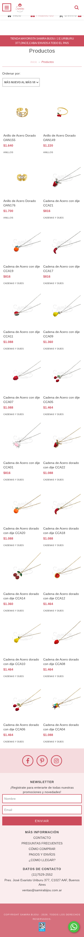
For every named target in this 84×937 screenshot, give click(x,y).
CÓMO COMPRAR (42, 849)
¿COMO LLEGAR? (42, 860)
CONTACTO (42, 837)
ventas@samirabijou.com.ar (42, 890)
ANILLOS (8, 152)
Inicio (33, 62)
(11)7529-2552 (42, 874)
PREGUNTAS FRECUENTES (42, 843)
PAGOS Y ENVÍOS (42, 854)
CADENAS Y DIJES (53, 217)
